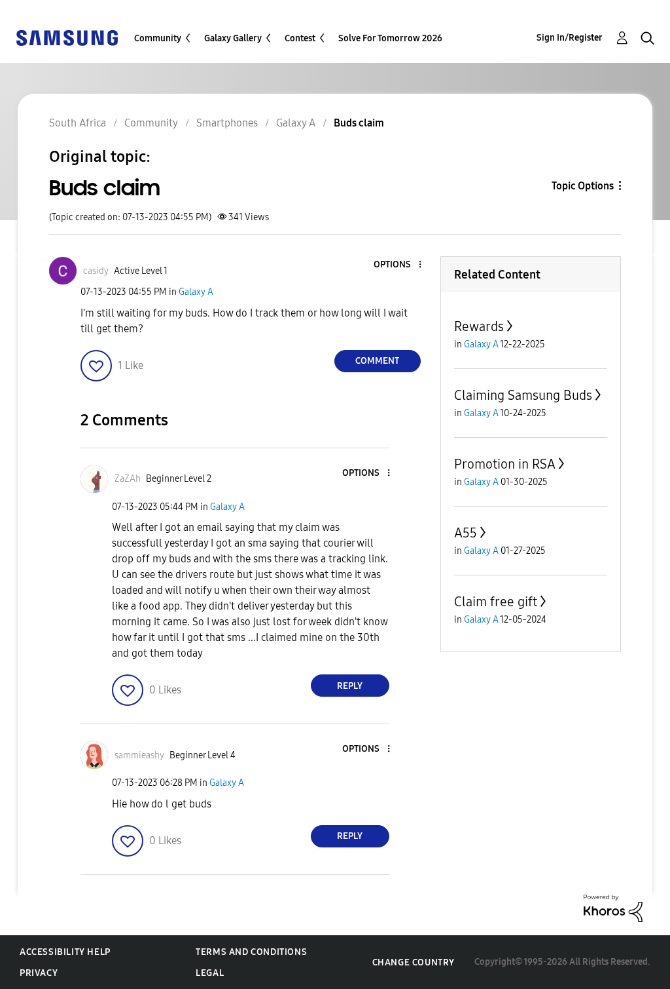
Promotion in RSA (504, 464)
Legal (210, 973)
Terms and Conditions (251, 952)
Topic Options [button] (583, 186)
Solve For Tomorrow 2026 (390, 38)
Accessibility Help (65, 952)
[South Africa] (67, 37)
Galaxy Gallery (233, 38)
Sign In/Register (570, 37)
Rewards (479, 326)
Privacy (39, 973)
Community (157, 38)
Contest (300, 38)
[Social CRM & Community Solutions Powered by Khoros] (613, 907)
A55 (465, 533)
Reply (349, 685)
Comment (377, 360)
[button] (398, 265)
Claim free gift (495, 602)
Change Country (413, 962)
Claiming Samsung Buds (523, 395)
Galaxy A (196, 292)
